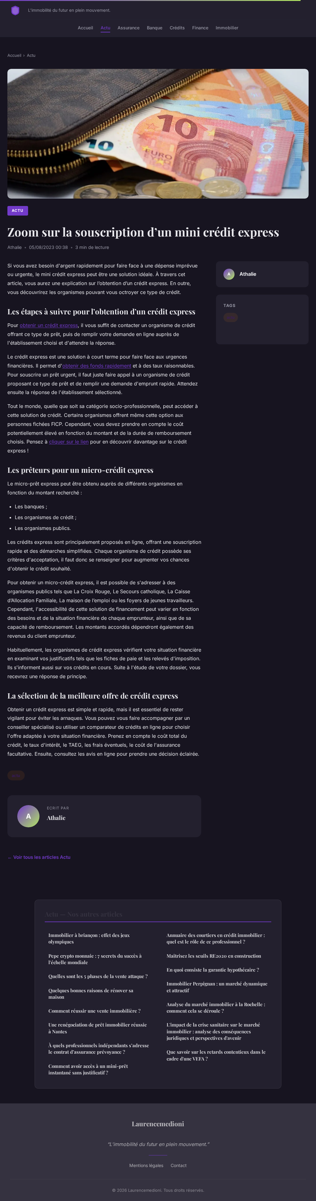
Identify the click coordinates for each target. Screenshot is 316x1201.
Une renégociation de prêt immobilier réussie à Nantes (97, 1028)
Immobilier (227, 27)
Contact (179, 1165)
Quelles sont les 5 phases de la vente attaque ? (98, 976)
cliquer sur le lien (69, 442)
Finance (200, 27)
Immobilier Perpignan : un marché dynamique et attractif (217, 987)
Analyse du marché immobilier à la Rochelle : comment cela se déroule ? (216, 1007)
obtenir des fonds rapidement (96, 366)
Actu (105, 27)
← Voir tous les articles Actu (38, 857)
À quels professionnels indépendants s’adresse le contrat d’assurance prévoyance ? (98, 1048)
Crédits (177, 27)
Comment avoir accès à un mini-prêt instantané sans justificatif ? (88, 1069)
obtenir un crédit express (49, 325)
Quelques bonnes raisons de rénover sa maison (90, 993)
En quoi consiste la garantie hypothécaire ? (213, 970)
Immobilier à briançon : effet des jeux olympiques (89, 938)
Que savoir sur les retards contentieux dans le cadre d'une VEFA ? (216, 1055)
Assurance (128, 27)
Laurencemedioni (158, 1123)
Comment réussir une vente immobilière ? (94, 1011)
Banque (154, 27)
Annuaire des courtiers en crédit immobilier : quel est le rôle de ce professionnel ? (216, 938)
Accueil (85, 27)
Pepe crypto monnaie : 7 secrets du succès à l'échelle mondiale (95, 959)
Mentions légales (146, 1165)
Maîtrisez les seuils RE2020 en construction (214, 956)
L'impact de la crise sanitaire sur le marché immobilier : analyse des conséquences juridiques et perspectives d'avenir (213, 1031)
